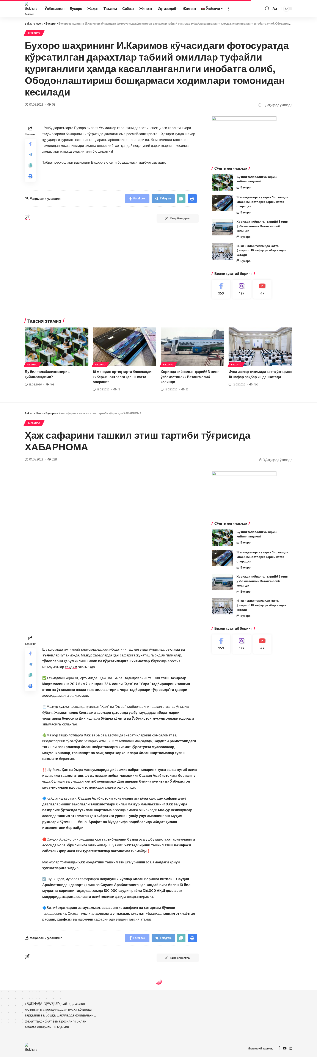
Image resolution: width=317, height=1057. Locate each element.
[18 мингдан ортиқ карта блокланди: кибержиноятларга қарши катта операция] (222, 203)
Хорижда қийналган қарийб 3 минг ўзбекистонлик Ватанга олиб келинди (262, 226)
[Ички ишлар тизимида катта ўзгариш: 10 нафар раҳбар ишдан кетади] (222, 251)
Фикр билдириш (180, 218)
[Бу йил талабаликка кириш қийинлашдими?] (222, 182)
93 (53, 104)
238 (54, 459)
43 (119, 389)
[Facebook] (221, 289)
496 (256, 384)
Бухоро (34, 33)
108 (52, 384)
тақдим (71, 667)
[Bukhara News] (31, 8)
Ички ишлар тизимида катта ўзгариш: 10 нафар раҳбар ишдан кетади (261, 250)
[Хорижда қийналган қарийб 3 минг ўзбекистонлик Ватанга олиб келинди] (222, 227)
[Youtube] (262, 289)
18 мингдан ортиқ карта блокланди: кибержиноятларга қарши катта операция (263, 201)
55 (187, 389)
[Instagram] (241, 289)
